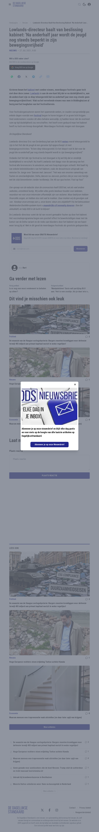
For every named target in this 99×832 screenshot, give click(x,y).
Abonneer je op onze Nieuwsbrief (49, 444)
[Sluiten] (75, 384)
